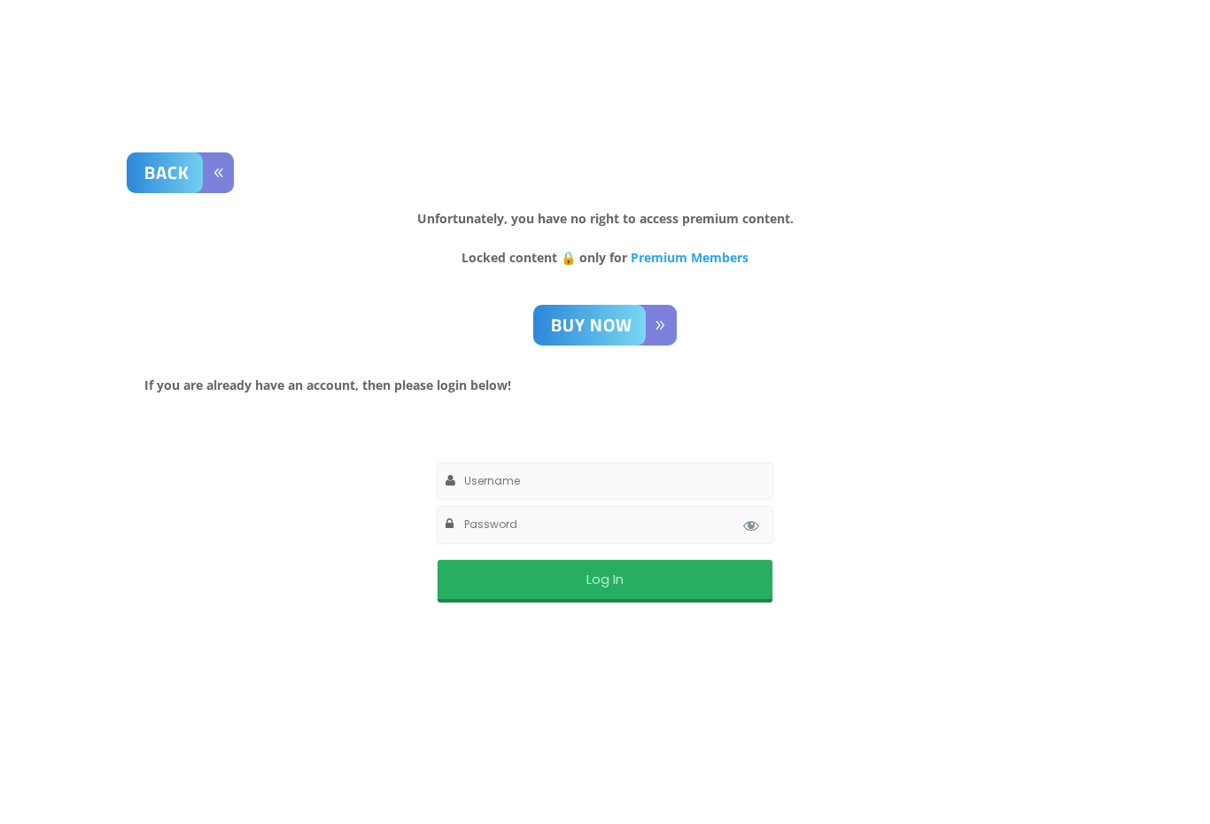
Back (167, 172)
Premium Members (689, 257)
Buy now (591, 324)
